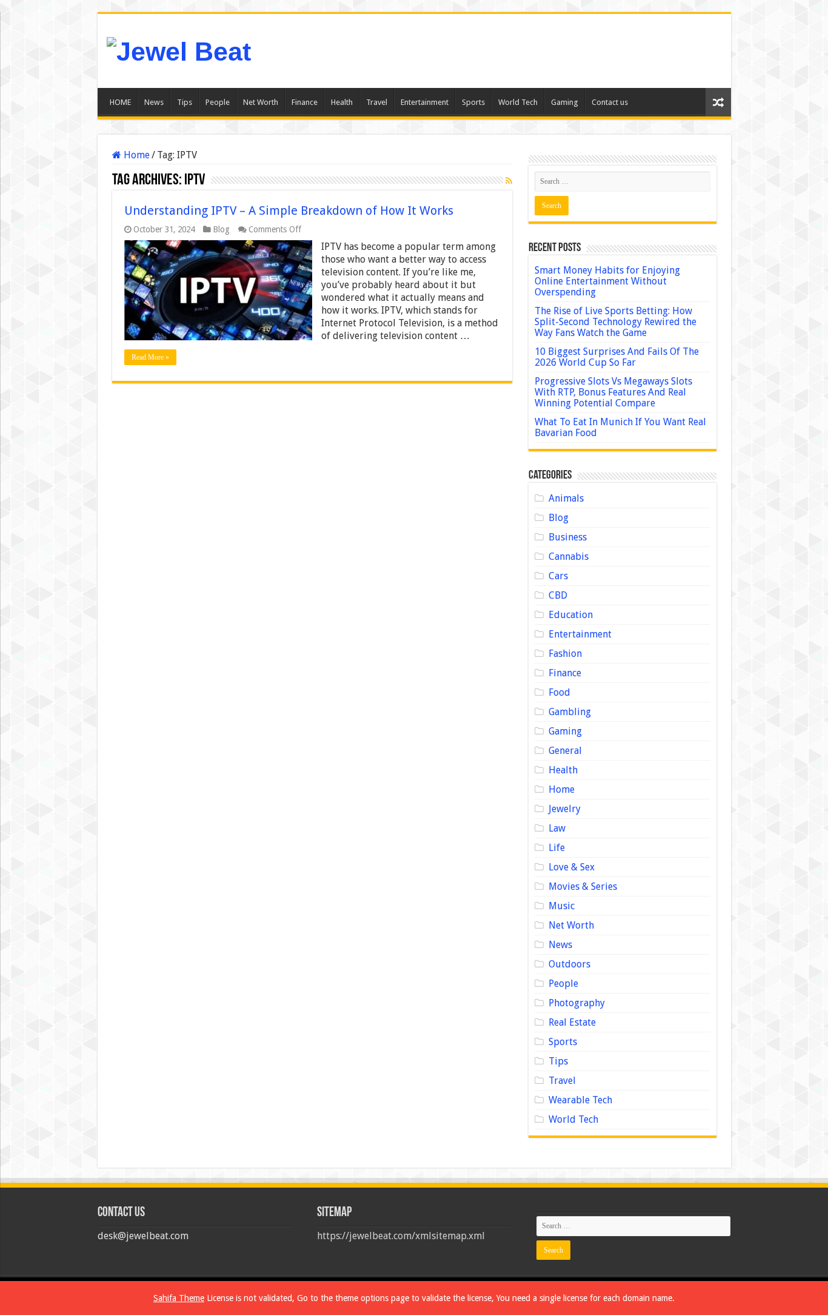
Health (342, 102)
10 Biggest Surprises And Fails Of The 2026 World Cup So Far (617, 357)
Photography (577, 1003)
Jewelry (565, 809)
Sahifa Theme (178, 1298)
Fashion (565, 653)
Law (557, 828)
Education (571, 615)
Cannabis (569, 556)
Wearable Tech (580, 1100)
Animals (566, 498)
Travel (376, 102)
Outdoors (569, 964)
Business (568, 537)
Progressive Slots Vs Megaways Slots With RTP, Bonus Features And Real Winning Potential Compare (613, 392)
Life (557, 847)
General (565, 750)
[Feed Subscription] (509, 181)
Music (562, 906)
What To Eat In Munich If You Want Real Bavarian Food (620, 427)
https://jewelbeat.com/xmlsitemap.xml (401, 1236)
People (217, 102)
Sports (473, 102)
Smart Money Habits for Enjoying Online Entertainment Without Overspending (607, 281)
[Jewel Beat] (179, 49)
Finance (305, 102)
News (154, 102)
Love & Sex (572, 867)
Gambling (570, 712)
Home (135, 155)
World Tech (518, 102)
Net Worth (260, 102)
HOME (120, 102)
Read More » (150, 357)
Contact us (610, 102)
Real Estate (572, 1022)
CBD (558, 595)
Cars (558, 576)
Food (559, 692)
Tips (184, 102)
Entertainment (425, 102)
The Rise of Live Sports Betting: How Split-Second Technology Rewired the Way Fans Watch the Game (615, 321)
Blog (221, 229)
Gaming (564, 102)
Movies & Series (583, 886)
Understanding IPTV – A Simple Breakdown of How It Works (288, 210)
